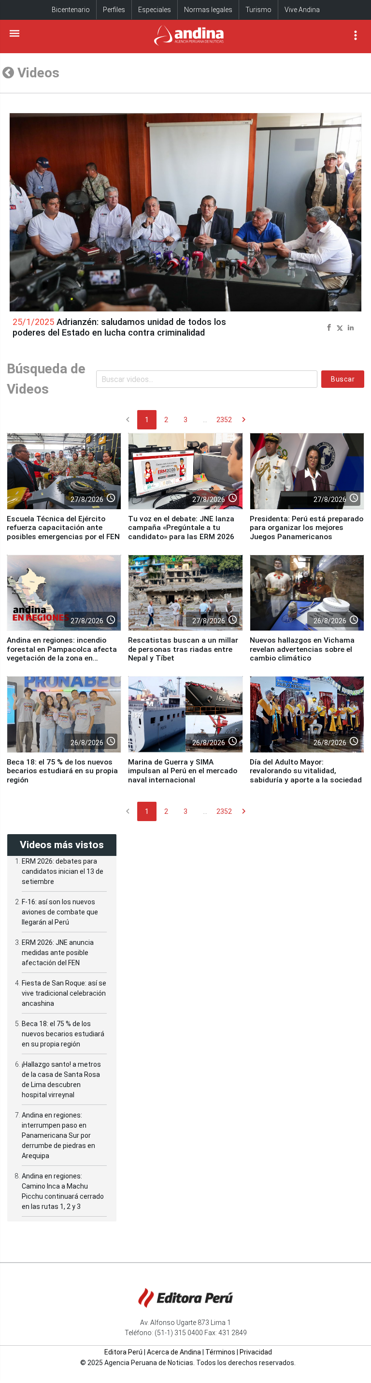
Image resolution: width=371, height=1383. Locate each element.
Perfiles (114, 10)
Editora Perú (123, 1352)
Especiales (154, 10)
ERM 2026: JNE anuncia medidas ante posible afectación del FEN (58, 953)
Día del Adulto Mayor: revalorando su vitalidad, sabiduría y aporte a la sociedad (306, 771)
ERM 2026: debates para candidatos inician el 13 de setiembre (62, 871)
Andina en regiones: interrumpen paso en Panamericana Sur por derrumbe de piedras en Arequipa (58, 1135)
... (205, 420)
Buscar (343, 379)
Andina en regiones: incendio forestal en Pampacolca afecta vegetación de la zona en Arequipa (62, 653)
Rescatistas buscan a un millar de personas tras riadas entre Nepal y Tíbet (183, 649)
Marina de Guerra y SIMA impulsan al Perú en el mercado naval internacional (182, 771)
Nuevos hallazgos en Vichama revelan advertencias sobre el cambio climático (302, 649)
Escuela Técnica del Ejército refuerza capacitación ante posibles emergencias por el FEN (63, 528)
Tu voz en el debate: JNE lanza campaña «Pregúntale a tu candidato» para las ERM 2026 (181, 528)
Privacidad (256, 1352)
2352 (224, 420)
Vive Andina (302, 10)
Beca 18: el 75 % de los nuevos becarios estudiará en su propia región (62, 771)
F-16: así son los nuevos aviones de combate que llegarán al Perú (60, 912)
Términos (220, 1352)
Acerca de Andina (174, 1352)
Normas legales (208, 10)
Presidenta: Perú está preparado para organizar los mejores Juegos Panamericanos (306, 528)
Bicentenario (71, 10)
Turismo (258, 10)
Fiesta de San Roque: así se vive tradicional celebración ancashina (64, 993)
